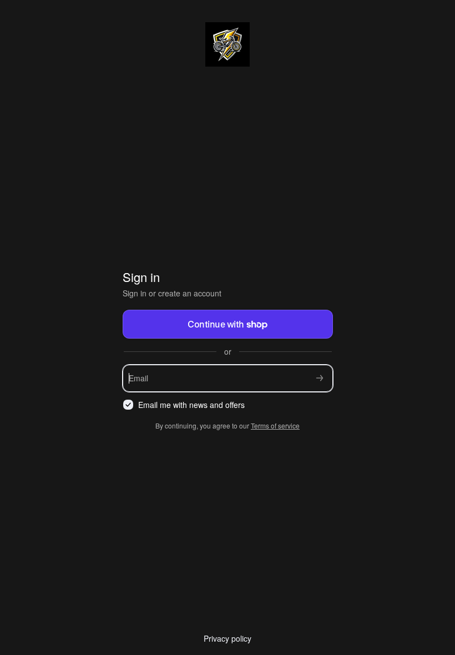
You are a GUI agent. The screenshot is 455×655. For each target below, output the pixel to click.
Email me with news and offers (191, 405)
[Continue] (319, 378)
